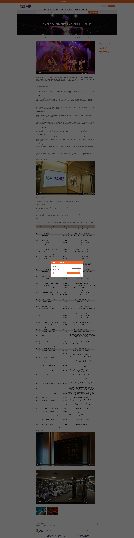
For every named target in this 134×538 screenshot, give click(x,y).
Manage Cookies (60, 272)
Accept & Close (73, 272)
